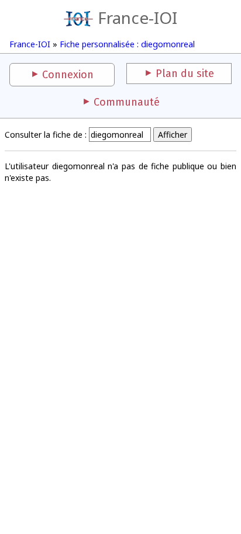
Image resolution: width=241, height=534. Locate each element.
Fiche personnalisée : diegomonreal (127, 44)
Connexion (68, 74)
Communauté (127, 102)
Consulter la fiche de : (46, 134)
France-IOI (137, 17)
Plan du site (185, 73)
